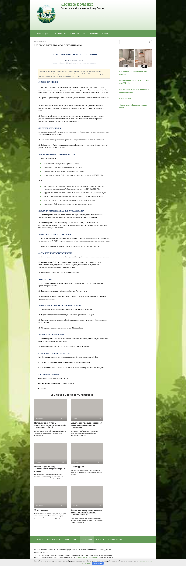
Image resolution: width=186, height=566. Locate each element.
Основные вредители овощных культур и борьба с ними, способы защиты (86, 512)
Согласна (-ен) (97, 563)
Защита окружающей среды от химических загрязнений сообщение (86, 425)
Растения (94, 34)
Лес (84, 34)
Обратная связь (53, 540)
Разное (105, 34)
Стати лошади (41, 510)
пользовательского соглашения (87, 557)
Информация (60, 34)
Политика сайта (71, 540)
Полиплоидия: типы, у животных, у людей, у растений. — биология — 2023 (50, 425)
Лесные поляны (77, 4)
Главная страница (43, 34)
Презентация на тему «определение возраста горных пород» (49, 468)
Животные (74, 34)
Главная (39, 540)
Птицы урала (77, 466)
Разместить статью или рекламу (109, 540)
